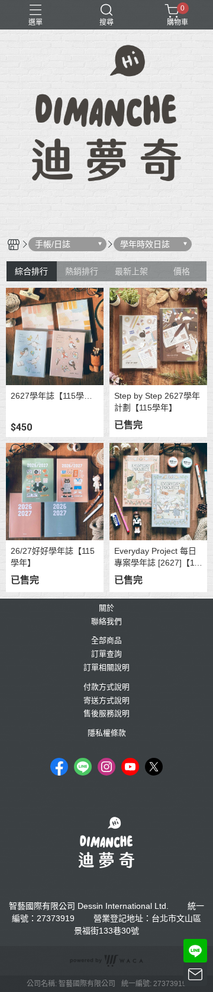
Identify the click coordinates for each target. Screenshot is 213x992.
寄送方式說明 (106, 701)
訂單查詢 (106, 654)
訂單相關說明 (106, 668)
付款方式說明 (106, 687)
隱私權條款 (107, 733)
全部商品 (106, 641)
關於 (106, 608)
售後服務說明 (106, 714)
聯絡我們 (106, 622)
